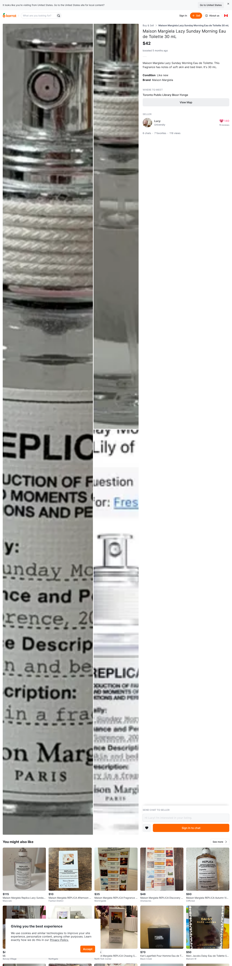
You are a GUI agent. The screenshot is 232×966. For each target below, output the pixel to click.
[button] (220, 842)
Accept (87, 949)
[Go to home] (9, 15)
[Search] (58, 15)
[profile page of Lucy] (147, 122)
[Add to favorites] (147, 828)
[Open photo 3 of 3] (116, 632)
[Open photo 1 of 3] (48, 429)
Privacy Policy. (59, 940)
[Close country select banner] (228, 3)
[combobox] (38, 16)
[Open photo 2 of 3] (116, 226)
